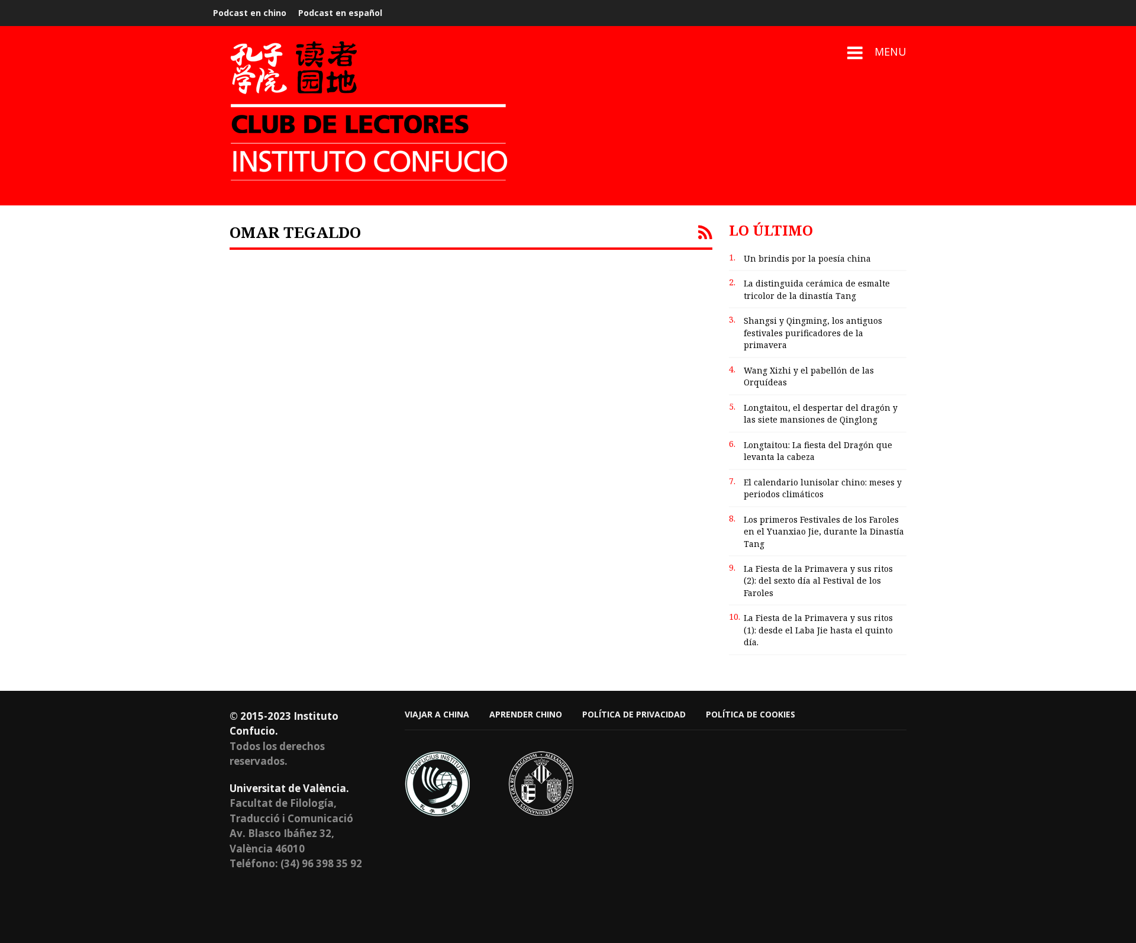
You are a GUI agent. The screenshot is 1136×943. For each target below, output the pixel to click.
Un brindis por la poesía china (807, 258)
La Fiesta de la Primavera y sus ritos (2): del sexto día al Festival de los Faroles (818, 580)
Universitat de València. (289, 788)
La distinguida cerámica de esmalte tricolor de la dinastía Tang (817, 289)
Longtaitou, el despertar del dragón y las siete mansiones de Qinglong (821, 413)
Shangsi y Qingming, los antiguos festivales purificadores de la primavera (813, 332)
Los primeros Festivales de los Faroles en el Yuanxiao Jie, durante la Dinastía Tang (824, 531)
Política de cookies (750, 714)
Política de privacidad (634, 714)
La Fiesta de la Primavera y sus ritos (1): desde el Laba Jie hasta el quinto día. (818, 630)
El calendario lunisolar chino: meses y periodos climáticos (823, 488)
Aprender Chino (525, 714)
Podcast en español (340, 12)
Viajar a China (437, 714)
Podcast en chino (249, 12)
